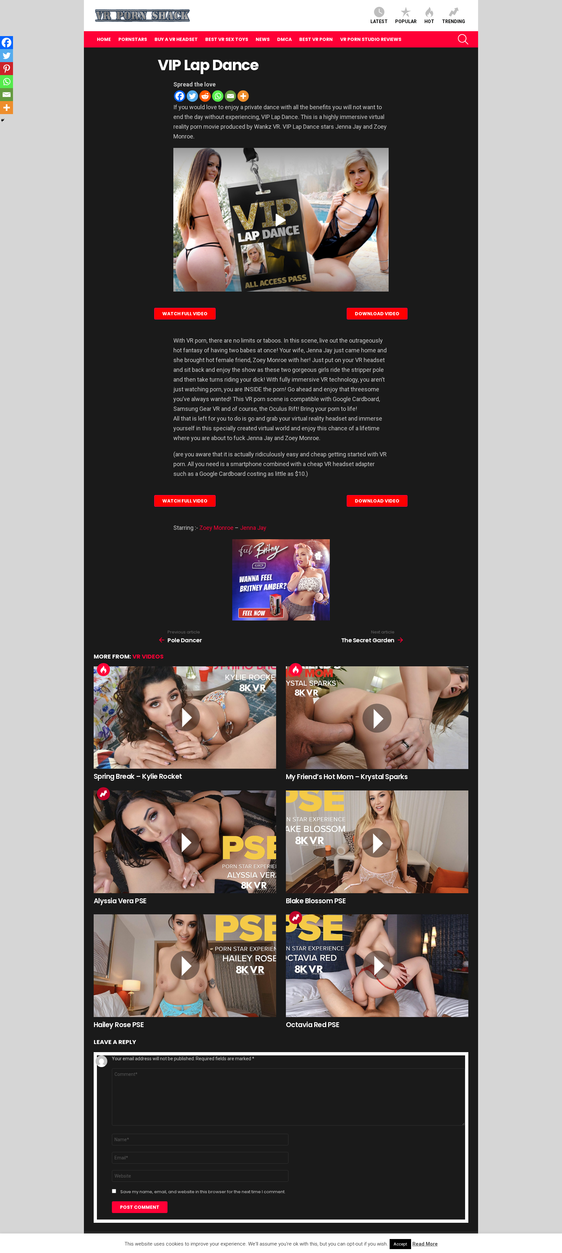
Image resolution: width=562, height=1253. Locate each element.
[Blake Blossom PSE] (377, 841)
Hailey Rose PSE (119, 1024)
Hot (429, 21)
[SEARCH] (463, 39)
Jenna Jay (253, 527)
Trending (453, 21)
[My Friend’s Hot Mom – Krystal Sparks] (377, 717)
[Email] (230, 96)
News (263, 39)
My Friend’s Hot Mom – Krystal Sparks (347, 776)
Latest (379, 21)
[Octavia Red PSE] (377, 965)
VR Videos (148, 656)
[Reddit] (205, 96)
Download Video (377, 313)
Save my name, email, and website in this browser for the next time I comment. (203, 1191)
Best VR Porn (316, 39)
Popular (406, 21)
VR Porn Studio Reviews (370, 39)
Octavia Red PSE (312, 1024)
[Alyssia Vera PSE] (185, 841)
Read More (425, 1244)
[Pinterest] (6, 68)
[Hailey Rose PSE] (185, 965)
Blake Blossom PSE (316, 901)
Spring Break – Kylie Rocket (138, 776)
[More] (243, 96)
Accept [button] (400, 1244)
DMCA (284, 39)
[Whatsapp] (217, 96)
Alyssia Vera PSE (120, 901)
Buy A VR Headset (176, 39)
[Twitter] (192, 96)
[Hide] (2, 120)
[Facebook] (179, 96)
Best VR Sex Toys (226, 39)
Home (104, 39)
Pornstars (132, 39)
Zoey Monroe (216, 527)
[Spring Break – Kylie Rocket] (185, 717)
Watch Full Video (184, 313)
